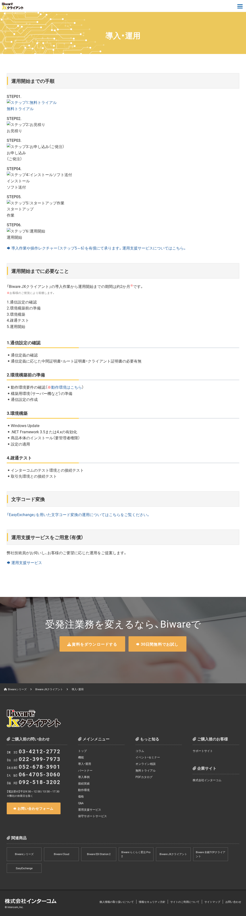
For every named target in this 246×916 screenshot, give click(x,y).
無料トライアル (145, 770)
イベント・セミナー (147, 757)
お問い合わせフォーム (36, 808)
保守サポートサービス (92, 816)
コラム (139, 751)
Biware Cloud (61, 854)
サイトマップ (212, 902)
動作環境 (84, 790)
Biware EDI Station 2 (99, 854)
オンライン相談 (145, 763)
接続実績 (84, 783)
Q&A (81, 803)
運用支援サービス (26, 562)
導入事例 (84, 777)
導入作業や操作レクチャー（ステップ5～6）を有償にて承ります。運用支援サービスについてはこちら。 (99, 248)
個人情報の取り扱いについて (116, 902)
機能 (81, 757)
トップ (82, 751)
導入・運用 (84, 763)
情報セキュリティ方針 (152, 902)
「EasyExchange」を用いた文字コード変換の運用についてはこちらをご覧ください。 (78, 514)
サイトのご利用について (184, 902)
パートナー (85, 770)
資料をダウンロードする (94, 644)
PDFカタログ (144, 777)
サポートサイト (203, 751)
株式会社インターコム (207, 780)
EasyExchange (24, 868)
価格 (81, 796)
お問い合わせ (233, 902)
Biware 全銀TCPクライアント (210, 854)
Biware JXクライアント (49, 689)
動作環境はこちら (66, 387)
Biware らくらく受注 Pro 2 (135, 854)
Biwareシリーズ (17, 689)
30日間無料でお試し (160, 644)
